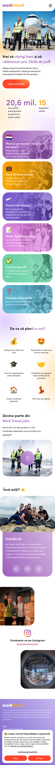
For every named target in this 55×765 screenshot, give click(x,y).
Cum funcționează (13, 729)
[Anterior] (16, 568)
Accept (39, 758)
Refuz (15, 758)
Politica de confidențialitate (21, 746)
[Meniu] (50, 5)
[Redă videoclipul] (27, 458)
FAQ (5, 726)
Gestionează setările (27, 751)
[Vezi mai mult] (27, 568)
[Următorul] (38, 568)
